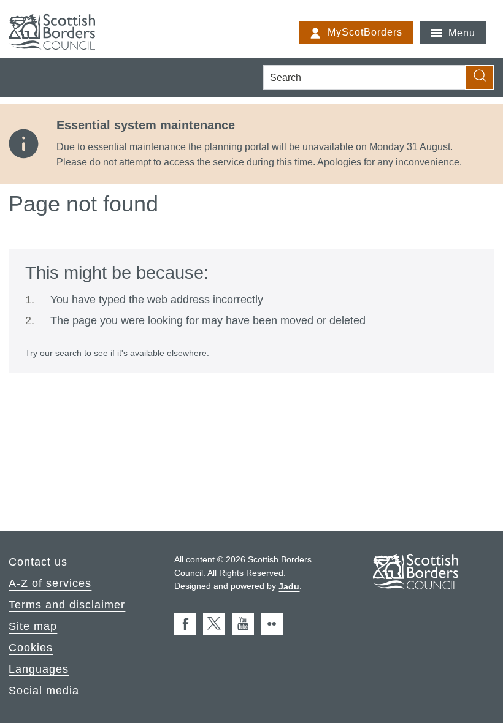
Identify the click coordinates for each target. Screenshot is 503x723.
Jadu (288, 586)
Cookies (31, 648)
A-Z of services (50, 583)
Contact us (38, 562)
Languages (39, 668)
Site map (33, 626)
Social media (44, 690)
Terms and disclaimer (67, 605)
